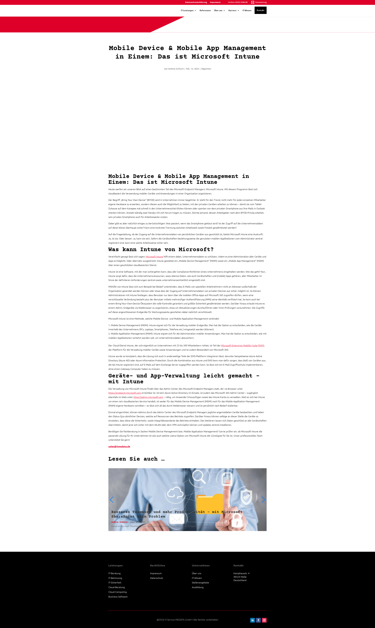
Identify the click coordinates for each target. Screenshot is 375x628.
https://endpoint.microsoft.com (124, 392)
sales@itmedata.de (119, 446)
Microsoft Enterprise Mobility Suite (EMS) (242, 345)
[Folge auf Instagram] (264, 620)
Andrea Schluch (176, 68)
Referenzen (205, 10)
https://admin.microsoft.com (148, 397)
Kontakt (260, 10)
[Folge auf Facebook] (258, 620)
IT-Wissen (247, 10)
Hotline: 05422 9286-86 (238, 2)
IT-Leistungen (187, 10)
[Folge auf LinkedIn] (252, 620)
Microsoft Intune (154, 256)
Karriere (232, 10)
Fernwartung (261, 2)
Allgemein (206, 68)
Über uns (218, 10)
